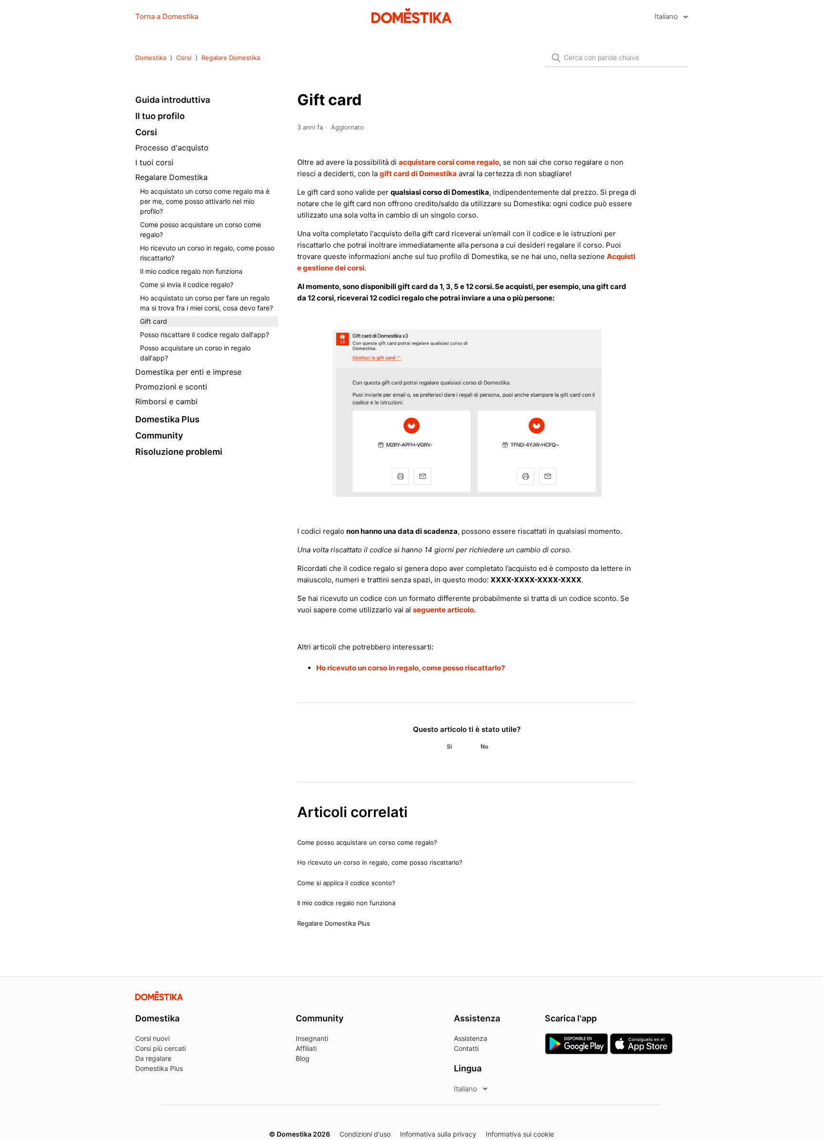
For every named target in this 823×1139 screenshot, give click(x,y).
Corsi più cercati (160, 1048)
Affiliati (306, 1048)
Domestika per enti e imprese (188, 372)
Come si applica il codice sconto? (346, 883)
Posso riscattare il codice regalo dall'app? (204, 334)
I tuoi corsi (154, 162)
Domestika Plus (167, 419)
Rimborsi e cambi (166, 401)
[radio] (449, 746)
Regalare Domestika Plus (333, 923)
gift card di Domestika (418, 173)
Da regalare (153, 1058)
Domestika (150, 57)
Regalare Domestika (230, 57)
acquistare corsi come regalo (449, 162)
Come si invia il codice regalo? (186, 284)
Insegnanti (312, 1038)
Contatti (466, 1048)
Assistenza (470, 1038)
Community (159, 435)
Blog (303, 1058)
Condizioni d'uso (365, 1134)
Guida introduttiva (172, 100)
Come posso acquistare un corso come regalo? (200, 229)
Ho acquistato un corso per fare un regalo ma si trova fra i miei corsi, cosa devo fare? (206, 303)
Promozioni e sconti (171, 386)
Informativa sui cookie (520, 1134)
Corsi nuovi (152, 1038)
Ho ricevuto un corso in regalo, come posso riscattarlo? (207, 253)
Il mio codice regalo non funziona (191, 271)
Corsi (183, 57)
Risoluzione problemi (178, 452)
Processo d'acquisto (172, 147)
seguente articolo (443, 609)
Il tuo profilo (160, 116)
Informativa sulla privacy (438, 1134)
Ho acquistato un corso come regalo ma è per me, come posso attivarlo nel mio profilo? (205, 201)
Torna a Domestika (166, 16)
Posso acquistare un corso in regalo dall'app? (195, 353)
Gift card (153, 321)
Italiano (667, 16)
